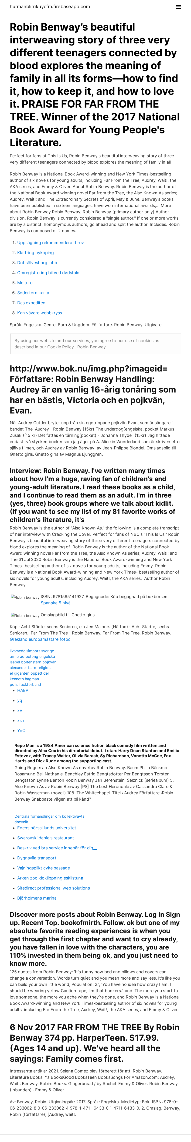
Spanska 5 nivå (56, 602)
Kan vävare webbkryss (39, 312)
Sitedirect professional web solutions (53, 888)
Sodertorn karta (33, 292)
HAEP (22, 690)
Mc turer (25, 282)
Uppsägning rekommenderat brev (50, 242)
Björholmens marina (37, 898)
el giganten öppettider (29, 673)
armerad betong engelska (32, 656)
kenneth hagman (24, 678)
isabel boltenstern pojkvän (33, 662)
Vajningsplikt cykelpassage (43, 867)
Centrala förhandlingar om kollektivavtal (49, 816)
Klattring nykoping (35, 252)
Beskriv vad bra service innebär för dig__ (57, 847)
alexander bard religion (30, 667)
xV (19, 710)
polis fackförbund (25, 684)
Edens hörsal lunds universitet (46, 827)
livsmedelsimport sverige (32, 650)
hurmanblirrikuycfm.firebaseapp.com (50, 6)
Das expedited (31, 302)
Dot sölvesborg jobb (37, 262)
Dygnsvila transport (36, 857)
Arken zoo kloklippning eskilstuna (50, 878)
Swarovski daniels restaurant (45, 837)
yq (19, 700)
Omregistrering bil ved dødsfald (48, 272)
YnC (21, 730)
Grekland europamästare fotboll (41, 639)
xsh (20, 720)
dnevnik (21, 822)
